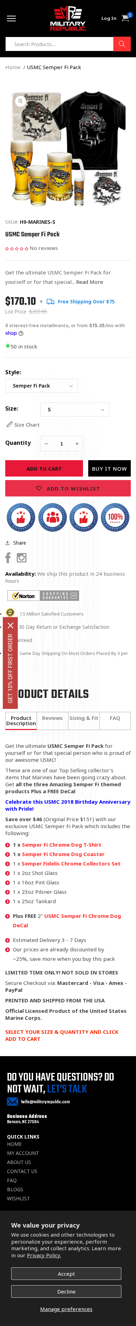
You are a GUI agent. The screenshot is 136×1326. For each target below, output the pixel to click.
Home (13, 67)
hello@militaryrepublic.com (45, 1102)
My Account (23, 1153)
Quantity (18, 443)
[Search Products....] (122, 44)
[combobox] (68, 44)
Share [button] (19, 542)
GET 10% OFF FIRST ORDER (10, 668)
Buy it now (109, 468)
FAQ (12, 1180)
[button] (16, 247)
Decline (66, 1291)
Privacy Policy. (44, 1255)
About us (19, 1162)
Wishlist (18, 1198)
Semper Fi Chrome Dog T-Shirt (61, 844)
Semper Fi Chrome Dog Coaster (63, 853)
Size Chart (27, 424)
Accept (66, 1273)
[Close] (10, 625)
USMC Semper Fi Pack (54, 67)
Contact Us (22, 1171)
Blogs (15, 1189)
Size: (11, 408)
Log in (108, 18)
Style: (13, 372)
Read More (89, 281)
